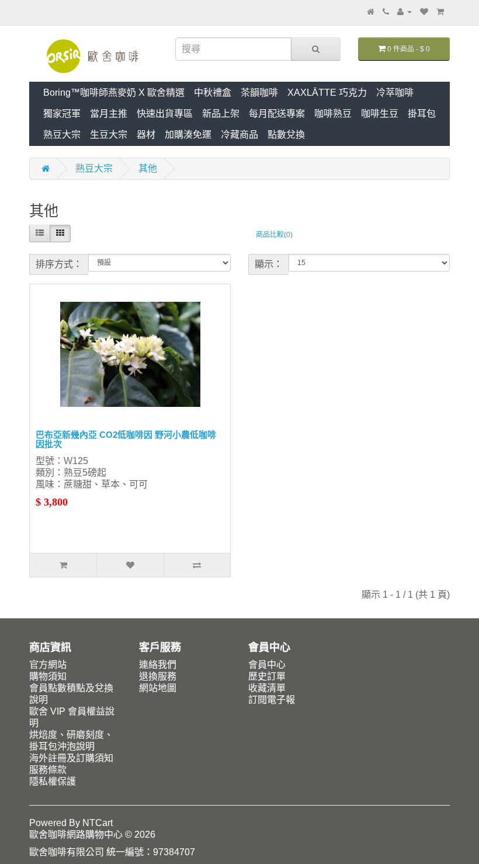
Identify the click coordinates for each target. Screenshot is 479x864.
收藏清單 (267, 688)
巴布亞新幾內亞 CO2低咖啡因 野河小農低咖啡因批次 (126, 440)
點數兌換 (286, 135)
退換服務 (157, 676)
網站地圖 (157, 688)
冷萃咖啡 (395, 92)
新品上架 (220, 114)
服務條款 (48, 770)
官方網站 (48, 665)
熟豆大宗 (62, 135)
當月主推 (108, 114)
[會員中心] (404, 11)
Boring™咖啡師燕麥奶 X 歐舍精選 (114, 92)
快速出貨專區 (165, 114)
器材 (146, 135)
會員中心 (267, 665)
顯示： (269, 264)
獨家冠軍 (62, 114)
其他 (147, 168)
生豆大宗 (108, 135)
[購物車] (440, 11)
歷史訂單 (267, 676)
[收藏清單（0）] (424, 11)
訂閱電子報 (271, 700)
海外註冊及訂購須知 (71, 758)
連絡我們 (157, 665)
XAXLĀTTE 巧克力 (327, 92)
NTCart (97, 823)
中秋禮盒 (212, 92)
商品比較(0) (274, 235)
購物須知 (48, 676)
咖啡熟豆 (333, 114)
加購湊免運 (188, 135)
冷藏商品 (239, 135)
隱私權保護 (52, 781)
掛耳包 (422, 114)
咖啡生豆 (379, 114)
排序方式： (59, 264)
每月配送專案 (277, 114)
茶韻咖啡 (259, 92)
